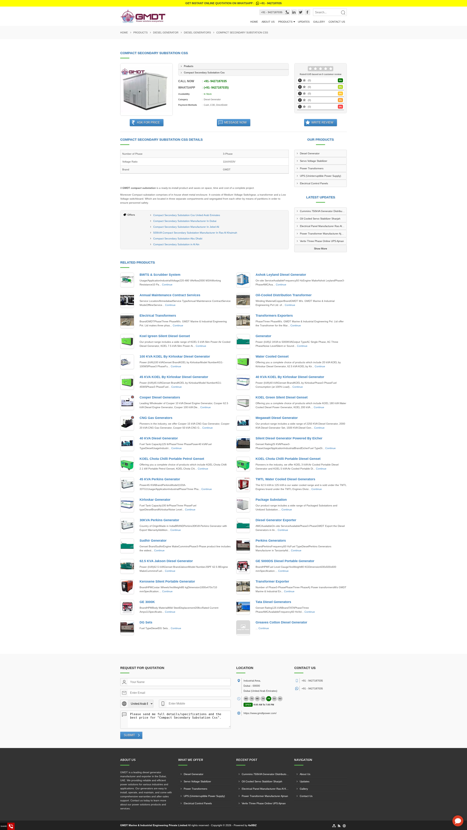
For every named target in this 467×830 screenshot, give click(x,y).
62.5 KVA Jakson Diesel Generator (166, 561)
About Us (268, 21)
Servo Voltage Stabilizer (313, 160)
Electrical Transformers (158, 315)
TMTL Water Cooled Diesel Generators (285, 479)
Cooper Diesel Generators (160, 397)
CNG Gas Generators (156, 418)
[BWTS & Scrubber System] (127, 280)
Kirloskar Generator (155, 499)
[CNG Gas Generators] (127, 423)
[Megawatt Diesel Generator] (243, 423)
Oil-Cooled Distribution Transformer (284, 295)
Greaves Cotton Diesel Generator (281, 622)
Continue (167, 284)
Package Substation (271, 499)
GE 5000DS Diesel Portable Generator (285, 561)
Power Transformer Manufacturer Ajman (323, 233)
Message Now (235, 122)
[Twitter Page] (301, 12)
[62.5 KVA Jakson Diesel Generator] (127, 566)
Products (285, 21)
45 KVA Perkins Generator (160, 479)
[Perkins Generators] (243, 546)
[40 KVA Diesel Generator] (127, 443)
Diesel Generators (197, 32)
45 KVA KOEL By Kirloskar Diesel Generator (174, 377)
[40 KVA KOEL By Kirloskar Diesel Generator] (243, 382)
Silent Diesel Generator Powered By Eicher (289, 438)
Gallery (319, 21)
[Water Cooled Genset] (243, 362)
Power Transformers (311, 168)
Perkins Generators (271, 540)
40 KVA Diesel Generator (159, 438)
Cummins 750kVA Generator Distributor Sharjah (323, 211)
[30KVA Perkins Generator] (127, 525)
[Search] (343, 12)
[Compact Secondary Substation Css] (146, 89)
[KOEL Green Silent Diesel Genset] (243, 403)
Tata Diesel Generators (273, 602)
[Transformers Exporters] (243, 321)
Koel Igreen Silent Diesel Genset (165, 336)
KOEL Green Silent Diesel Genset (282, 397)
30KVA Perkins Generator (159, 520)
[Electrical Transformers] (127, 321)
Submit (129, 735)
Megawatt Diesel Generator (277, 418)
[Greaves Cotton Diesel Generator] (243, 628)
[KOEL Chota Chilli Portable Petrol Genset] (127, 464)
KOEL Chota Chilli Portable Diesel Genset (288, 459)
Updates (304, 21)
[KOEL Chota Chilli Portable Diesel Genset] (243, 464)
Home (254, 21)
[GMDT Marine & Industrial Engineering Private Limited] (183, 16)
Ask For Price (148, 122)
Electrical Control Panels (314, 183)
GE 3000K (147, 602)
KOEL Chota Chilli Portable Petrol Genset (172, 459)
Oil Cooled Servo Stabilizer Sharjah (320, 218)
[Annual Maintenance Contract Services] (127, 300)
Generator (263, 336)
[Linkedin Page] (294, 12)
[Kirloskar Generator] (127, 505)
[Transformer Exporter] (243, 587)
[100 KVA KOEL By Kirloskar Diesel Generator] (127, 362)
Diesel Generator (165, 32)
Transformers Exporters (274, 315)
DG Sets (146, 622)
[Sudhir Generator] (127, 546)
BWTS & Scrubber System (160, 274)
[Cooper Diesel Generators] (127, 403)
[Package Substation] (243, 505)
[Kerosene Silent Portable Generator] (127, 587)
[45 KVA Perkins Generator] (127, 484)
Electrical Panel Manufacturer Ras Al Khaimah (323, 226)
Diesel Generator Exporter (276, 520)
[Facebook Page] (307, 12)
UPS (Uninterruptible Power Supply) (320, 175)
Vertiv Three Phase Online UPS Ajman (322, 241)
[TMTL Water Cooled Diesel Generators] (243, 484)
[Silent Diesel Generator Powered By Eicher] (243, 443)
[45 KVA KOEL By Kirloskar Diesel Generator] (127, 382)
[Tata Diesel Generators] (243, 607)
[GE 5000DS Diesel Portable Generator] (243, 566)
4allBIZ (252, 825)
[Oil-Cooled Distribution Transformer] (243, 300)
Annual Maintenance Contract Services (170, 295)
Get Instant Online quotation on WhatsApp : (233, 3)
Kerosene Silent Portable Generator (167, 581)
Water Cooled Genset (272, 356)
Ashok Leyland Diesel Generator (281, 274)
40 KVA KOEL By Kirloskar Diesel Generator (290, 377)
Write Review (322, 122)
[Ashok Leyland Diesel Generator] (243, 280)
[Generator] (243, 341)
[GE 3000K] (127, 607)
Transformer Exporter (272, 581)
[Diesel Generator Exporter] (243, 525)
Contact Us (337, 21)
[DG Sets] (127, 628)
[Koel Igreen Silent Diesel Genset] (127, 341)
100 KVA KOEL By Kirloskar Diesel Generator (175, 356)
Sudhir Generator (153, 540)
